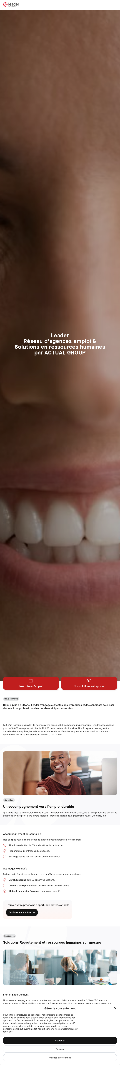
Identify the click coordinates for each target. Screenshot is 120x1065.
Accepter (60, 1040)
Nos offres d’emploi (30, 686)
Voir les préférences (60, 1057)
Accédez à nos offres (20, 912)
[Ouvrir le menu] (115, 5)
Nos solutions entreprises (89, 686)
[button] (115, 1008)
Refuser (60, 1049)
